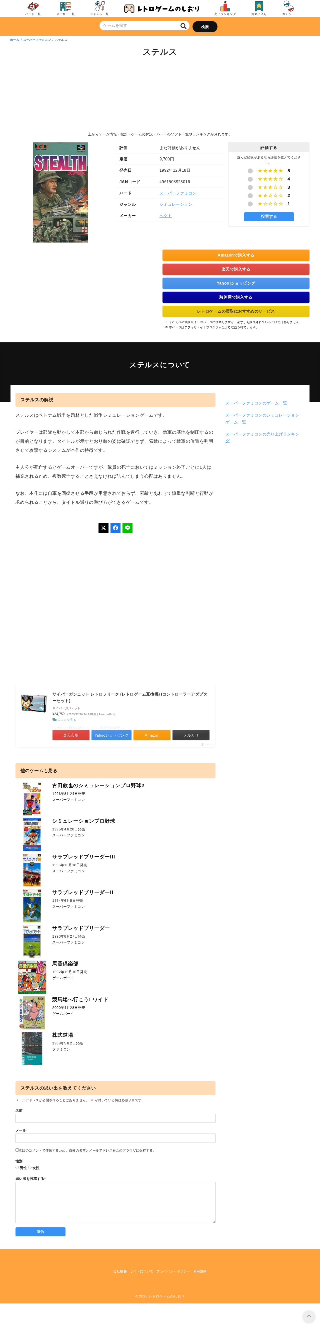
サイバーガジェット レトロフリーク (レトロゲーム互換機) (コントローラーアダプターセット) (130, 697)
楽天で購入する (236, 269)
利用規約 (200, 1271)
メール (21, 1130)
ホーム (14, 40)
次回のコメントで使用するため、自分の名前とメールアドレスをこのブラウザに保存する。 (87, 1150)
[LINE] (127, 528)
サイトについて (142, 1271)
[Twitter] (103, 528)
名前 (19, 1111)
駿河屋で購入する (236, 297)
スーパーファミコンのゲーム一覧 (256, 403)
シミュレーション (176, 204)
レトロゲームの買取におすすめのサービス (236, 311)
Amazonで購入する (236, 255)
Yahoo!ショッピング (236, 283)
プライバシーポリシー (173, 1271)
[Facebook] (115, 528)
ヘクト (166, 215)
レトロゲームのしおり (166, 1296)
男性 (23, 1168)
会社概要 (120, 1271)
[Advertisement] (160, 95)
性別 (19, 1161)
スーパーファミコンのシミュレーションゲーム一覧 (262, 418)
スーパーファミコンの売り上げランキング (262, 437)
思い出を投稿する (31, 1179)
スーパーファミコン (37, 40)
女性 (36, 1168)
